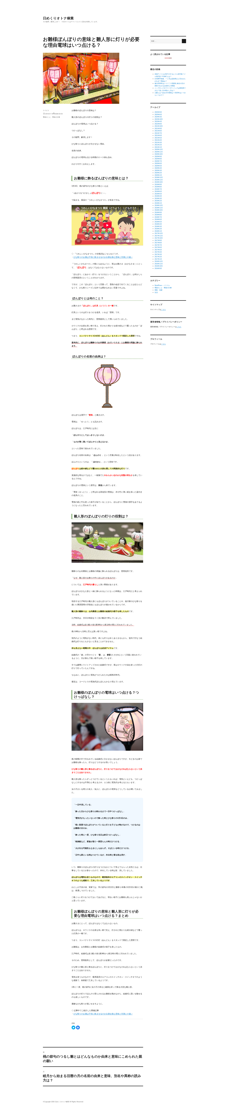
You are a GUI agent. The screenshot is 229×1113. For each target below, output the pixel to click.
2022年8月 (158, 124)
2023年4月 (158, 121)
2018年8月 (158, 215)
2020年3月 (158, 170)
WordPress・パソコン (162, 285)
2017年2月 (158, 257)
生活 (156, 292)
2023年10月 (159, 119)
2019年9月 (158, 184)
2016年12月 (159, 261)
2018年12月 (159, 205)
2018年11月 (159, 208)
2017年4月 (158, 252)
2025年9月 (158, 112)
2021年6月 (158, 135)
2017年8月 (158, 243)
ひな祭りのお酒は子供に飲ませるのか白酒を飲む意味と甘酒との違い (103, 257)
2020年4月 (158, 168)
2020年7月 (158, 161)
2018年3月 (158, 226)
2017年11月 (159, 236)
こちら (163, 309)
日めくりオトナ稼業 (58, 18)
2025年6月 (158, 114)
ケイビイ (46, 110)
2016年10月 (159, 266)
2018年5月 (158, 222)
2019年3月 (158, 198)
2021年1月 (158, 147)
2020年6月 (158, 163)
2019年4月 (158, 196)
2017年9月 (158, 240)
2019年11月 (159, 180)
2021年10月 (159, 126)
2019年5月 (158, 194)
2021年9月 (158, 128)
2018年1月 (158, 231)
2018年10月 (159, 210)
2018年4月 (158, 224)
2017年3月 (158, 254)
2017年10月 (159, 238)
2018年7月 (158, 217)
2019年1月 (158, 203)
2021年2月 (158, 145)
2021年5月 (158, 138)
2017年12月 (159, 233)
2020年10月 (159, 154)
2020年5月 (158, 166)
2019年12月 (159, 177)
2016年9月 (158, 268)
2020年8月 (158, 159)
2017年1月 (158, 259)
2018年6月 (158, 219)
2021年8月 (158, 131)
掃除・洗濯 (158, 290)
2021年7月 (158, 133)
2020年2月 (158, 173)
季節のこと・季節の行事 (51, 117)
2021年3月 (158, 142)
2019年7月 (158, 189)
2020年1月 (158, 175)
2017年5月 (158, 250)
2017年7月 (158, 245)
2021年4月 (158, 140)
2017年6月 (158, 247)
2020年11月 (159, 152)
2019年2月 (158, 201)
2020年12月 (159, 149)
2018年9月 (158, 212)
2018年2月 (158, 229)
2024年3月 (158, 117)
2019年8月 (158, 187)
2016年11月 (159, 264)
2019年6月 (158, 191)
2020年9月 (158, 156)
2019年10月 (159, 182)
